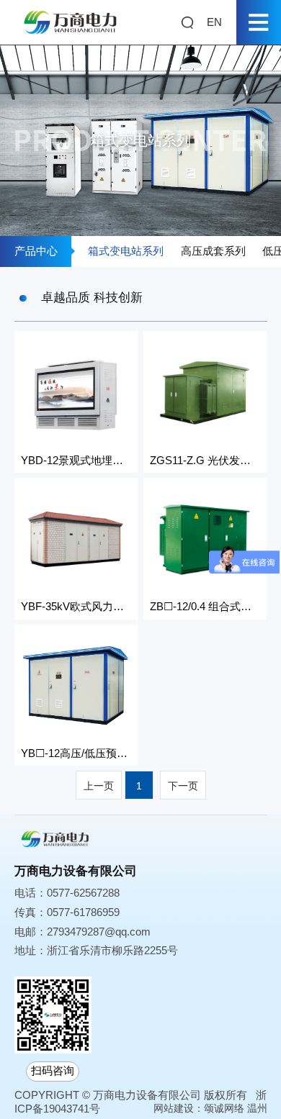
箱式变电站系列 (126, 251)
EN (214, 22)
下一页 (183, 786)
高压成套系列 (213, 251)
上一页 (99, 786)
